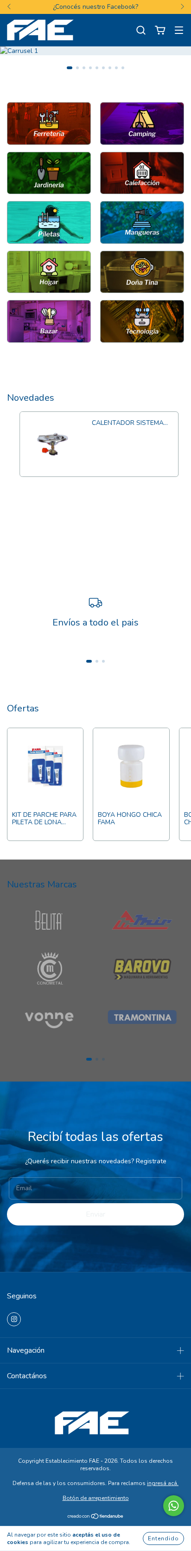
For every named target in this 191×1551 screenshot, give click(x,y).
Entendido (163, 1538)
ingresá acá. (162, 1483)
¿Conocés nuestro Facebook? (95, 6)
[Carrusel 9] (48, 321)
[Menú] (179, 30)
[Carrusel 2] (142, 123)
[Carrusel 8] (142, 272)
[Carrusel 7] (48, 272)
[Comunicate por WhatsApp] (173, 1505)
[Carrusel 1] (48, 123)
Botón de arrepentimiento (96, 1498)
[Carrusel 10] (142, 321)
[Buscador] (141, 30)
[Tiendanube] (96, 1517)
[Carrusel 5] (48, 222)
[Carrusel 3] (48, 173)
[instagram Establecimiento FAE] (14, 1319)
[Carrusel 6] (142, 222)
